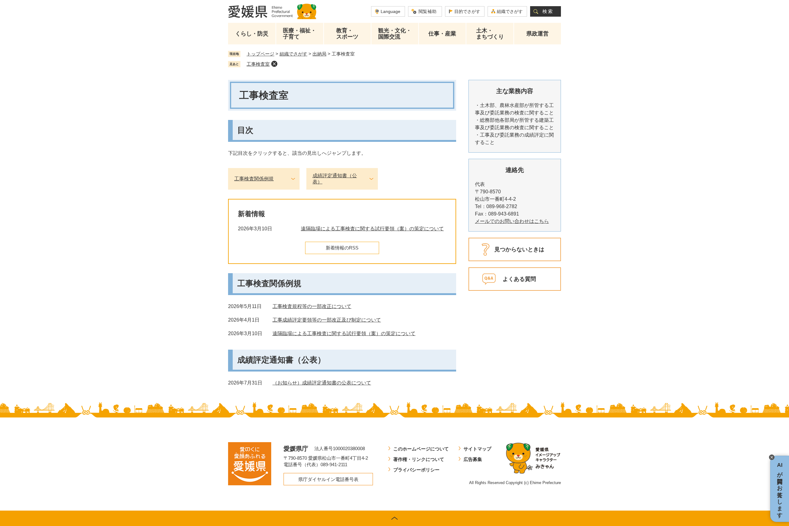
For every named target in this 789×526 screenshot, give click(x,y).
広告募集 (473, 459)
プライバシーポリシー (416, 469)
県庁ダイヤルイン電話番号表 (328, 479)
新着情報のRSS (342, 247)
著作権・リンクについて (418, 459)
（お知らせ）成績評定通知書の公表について (321, 382)
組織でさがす (510, 11)
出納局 (319, 53)
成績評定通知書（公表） (335, 178)
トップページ (260, 53)
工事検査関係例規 (254, 178)
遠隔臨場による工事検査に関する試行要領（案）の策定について (372, 228)
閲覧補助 (428, 11)
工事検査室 (258, 64)
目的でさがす (467, 11)
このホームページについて (421, 448)
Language (390, 11)
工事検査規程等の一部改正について (311, 306)
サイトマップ (477, 448)
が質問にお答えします (780, 489)
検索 (548, 11)
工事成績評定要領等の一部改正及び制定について (326, 320)
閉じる (772, 457)
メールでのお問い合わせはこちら (512, 221)
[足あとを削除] (274, 64)
